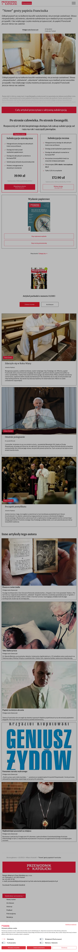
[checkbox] (4, 939)
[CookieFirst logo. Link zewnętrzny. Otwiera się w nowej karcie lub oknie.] (5, 926)
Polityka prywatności (70, 924)
